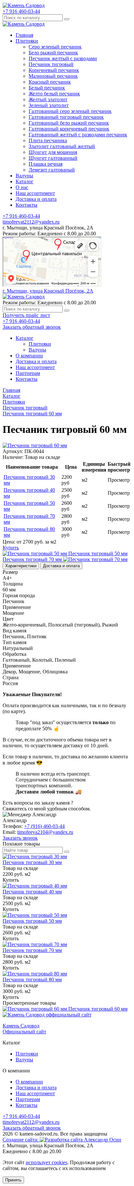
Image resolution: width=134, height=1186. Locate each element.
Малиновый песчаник (53, 76)
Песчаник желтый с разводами (63, 58)
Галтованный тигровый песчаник (66, 117)
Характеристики (20, 565)
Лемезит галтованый (52, 169)
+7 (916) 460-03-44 (44, 826)
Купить (11, 547)
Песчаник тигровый (51, 64)
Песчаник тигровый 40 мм (32, 891)
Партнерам (28, 373)
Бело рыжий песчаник (53, 52)
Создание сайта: (21, 1139)
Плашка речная (45, 164)
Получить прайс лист (26, 315)
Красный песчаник (50, 82)
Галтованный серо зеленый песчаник (70, 111)
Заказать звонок (20, 838)
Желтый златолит (48, 99)
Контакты (26, 205)
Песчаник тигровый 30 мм (32, 862)
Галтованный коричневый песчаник (69, 128)
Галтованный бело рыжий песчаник (69, 123)
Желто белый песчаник (54, 93)
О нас (22, 187)
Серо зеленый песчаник (55, 46)
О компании (29, 355)
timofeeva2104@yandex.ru (45, 832)
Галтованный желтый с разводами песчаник (78, 134)
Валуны (24, 175)
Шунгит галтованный (53, 158)
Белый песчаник (47, 87)
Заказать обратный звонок (32, 327)
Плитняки (27, 41)
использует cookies (46, 1162)
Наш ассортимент (35, 193)
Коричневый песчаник (54, 70)
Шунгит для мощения (53, 152)
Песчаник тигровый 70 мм (32, 950)
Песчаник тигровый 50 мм (32, 921)
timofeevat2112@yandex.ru (31, 222)
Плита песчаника (48, 140)
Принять (13, 1180)
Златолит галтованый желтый (62, 146)
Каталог (25, 181)
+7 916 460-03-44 (21, 11)
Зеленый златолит (49, 105)
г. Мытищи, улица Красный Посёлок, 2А (48, 291)
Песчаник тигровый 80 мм (32, 979)
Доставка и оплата (36, 199)
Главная (24, 35)
